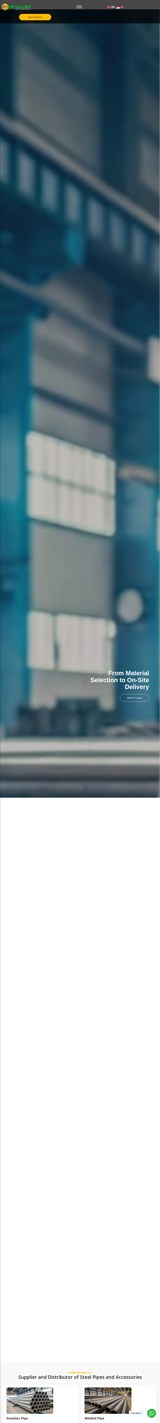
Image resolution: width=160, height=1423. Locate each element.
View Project (135, 694)
